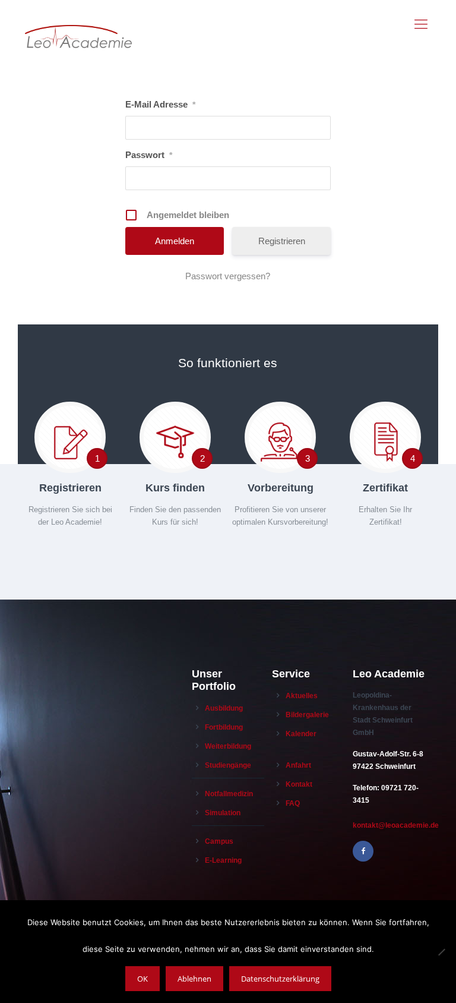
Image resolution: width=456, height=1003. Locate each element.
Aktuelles (302, 696)
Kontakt (299, 784)
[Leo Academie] (78, 24)
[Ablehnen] (441, 952)
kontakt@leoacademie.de (396, 825)
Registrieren (281, 241)
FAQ (293, 803)
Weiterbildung (228, 746)
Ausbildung (224, 708)
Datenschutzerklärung (280, 978)
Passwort (148, 155)
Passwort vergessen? (227, 276)
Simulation (222, 813)
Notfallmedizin (229, 794)
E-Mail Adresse (160, 104)
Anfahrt (298, 765)
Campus (219, 841)
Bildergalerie (307, 715)
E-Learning (223, 860)
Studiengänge (228, 765)
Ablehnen (194, 978)
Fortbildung (224, 727)
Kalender (301, 734)
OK (142, 978)
